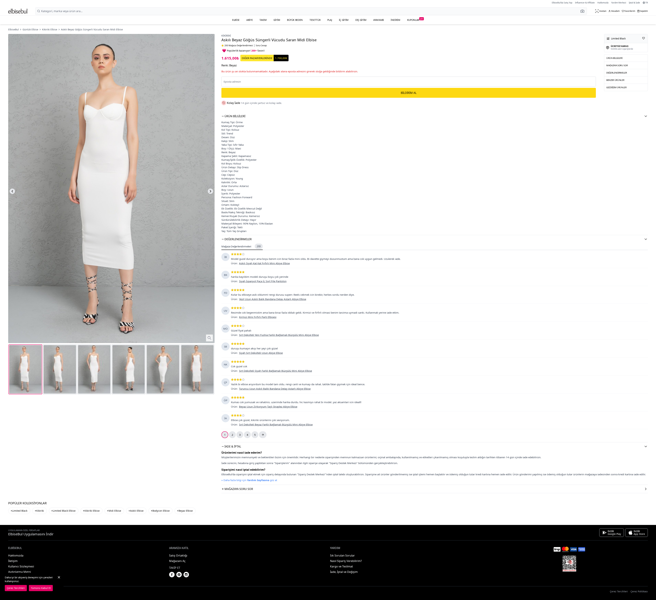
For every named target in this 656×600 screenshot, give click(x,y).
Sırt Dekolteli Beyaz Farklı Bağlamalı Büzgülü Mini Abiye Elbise (276, 424)
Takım (262, 19)
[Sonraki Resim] (210, 191)
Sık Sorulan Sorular (342, 555)
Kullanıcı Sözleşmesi (21, 566)
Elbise (236, 19)
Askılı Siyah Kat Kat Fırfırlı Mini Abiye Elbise (264, 263)
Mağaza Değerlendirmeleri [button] (241, 246)
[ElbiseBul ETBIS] (569, 563)
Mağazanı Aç (177, 561)
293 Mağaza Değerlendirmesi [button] (238, 45)
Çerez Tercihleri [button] (619, 591)
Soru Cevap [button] (261, 45)
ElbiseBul (13, 29)
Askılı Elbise (137, 510)
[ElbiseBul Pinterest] (179, 574)
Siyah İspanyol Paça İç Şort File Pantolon (262, 281)
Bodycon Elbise (161, 510)
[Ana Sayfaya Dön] (17, 11)
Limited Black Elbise (64, 510)
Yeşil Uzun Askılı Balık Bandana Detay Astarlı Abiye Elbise (272, 299)
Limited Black (19, 510)
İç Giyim (343, 19)
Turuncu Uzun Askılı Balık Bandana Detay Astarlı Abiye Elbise (275, 388)
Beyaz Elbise (186, 510)
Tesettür (315, 19)
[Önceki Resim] (12, 191)
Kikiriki (226, 35)
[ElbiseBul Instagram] (186, 574)
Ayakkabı (378, 19)
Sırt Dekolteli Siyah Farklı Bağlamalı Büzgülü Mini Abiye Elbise (275, 370)
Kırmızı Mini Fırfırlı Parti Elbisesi (257, 317)
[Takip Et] (643, 38)
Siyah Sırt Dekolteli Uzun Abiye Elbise (261, 353)
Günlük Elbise (30, 29)
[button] (583, 11)
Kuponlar (415, 19)
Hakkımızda (603, 2)
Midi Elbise (114, 510)
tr (646, 2)
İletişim (13, 561)
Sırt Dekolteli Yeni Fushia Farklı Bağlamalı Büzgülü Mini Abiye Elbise (279, 335)
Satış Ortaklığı (178, 555)
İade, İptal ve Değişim (344, 572)
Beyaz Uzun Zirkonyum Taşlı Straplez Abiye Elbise (268, 406)
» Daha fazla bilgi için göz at (249, 480)
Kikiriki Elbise (49, 29)
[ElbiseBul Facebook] (172, 574)
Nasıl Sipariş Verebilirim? (346, 561)
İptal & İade (634, 2)
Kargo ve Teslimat (341, 566)
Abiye (249, 19)
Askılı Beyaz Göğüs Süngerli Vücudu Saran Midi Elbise (92, 29)
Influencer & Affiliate (585, 2)
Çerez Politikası (639, 591)
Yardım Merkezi (618, 2)
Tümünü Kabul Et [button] (41, 588)
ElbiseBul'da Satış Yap (562, 2)
